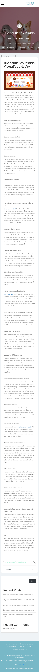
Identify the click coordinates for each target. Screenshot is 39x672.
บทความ (8, 644)
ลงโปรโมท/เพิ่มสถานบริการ (20, 649)
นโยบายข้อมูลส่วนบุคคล (26, 647)
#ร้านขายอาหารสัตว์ (10, 562)
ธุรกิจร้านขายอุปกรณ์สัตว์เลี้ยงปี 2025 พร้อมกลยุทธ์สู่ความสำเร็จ (18, 600)
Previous (8, 570)
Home (5, 44)
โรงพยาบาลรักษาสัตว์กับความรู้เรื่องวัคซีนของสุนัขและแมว (18, 610)
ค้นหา (4, 578)
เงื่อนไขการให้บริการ (12, 647)
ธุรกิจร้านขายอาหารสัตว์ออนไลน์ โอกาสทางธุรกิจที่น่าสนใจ (18, 595)
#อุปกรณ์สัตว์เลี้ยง (21, 562)
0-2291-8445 (21, 665)
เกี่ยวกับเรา (15, 644)
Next (32, 570)
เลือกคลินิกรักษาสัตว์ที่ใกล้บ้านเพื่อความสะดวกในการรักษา (18, 606)
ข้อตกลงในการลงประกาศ (26, 644)
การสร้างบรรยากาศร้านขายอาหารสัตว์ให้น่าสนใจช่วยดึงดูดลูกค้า (18, 616)
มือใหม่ (10, 44)
